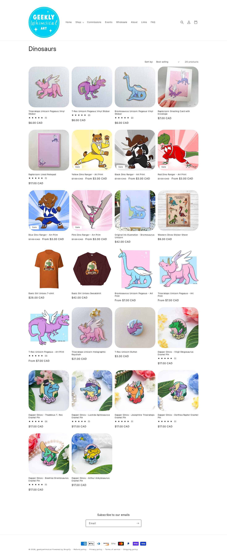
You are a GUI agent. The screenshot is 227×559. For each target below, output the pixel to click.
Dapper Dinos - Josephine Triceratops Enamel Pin (135, 416)
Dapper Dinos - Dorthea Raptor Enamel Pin (178, 416)
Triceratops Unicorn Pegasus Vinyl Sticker (47, 112)
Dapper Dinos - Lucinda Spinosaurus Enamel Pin (91, 416)
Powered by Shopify (61, 549)
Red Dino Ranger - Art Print (172, 174)
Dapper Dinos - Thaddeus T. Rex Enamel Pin (46, 416)
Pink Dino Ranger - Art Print (86, 235)
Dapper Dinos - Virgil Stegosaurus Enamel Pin (175, 353)
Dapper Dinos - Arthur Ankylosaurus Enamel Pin (90, 479)
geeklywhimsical (44, 549)
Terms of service (112, 549)
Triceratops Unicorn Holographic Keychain (89, 353)
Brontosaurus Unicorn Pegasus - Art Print (134, 294)
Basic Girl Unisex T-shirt (41, 293)
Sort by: (149, 61)
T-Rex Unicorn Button (126, 352)
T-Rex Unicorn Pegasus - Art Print (46, 352)
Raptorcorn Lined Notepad (42, 174)
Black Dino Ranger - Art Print (130, 174)
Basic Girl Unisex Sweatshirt (86, 293)
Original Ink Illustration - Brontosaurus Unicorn (135, 236)
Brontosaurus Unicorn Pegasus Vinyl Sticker (134, 112)
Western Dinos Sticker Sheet (173, 235)
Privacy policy (95, 549)
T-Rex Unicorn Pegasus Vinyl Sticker (91, 111)
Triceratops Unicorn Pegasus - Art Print (175, 294)
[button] (79, 22)
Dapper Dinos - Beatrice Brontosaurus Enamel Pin (49, 479)
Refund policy (80, 549)
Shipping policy (130, 549)
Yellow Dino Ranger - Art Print (87, 174)
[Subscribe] (137, 523)
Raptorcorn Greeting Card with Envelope (174, 112)
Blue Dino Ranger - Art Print (43, 235)
